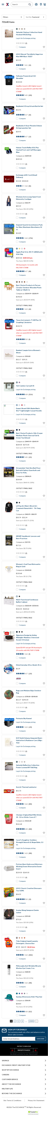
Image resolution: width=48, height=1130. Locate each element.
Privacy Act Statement (36, 1100)
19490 (31, 1021)
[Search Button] (30, 4)
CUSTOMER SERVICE (10, 1079)
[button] (12, 17)
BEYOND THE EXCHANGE (12, 1093)
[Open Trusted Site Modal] (33, 1112)
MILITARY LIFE (7, 1089)
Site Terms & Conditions (12, 1100)
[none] (12, 17)
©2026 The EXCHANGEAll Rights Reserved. (24, 1107)
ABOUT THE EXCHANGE (11, 1084)
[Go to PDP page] (9, 38)
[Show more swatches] (27, 282)
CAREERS (5, 1075)
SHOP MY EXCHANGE (10, 1070)
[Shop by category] (3, 4)
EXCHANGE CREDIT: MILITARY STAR (16, 1065)
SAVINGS (5, 1061)
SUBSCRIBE (40, 1039)
